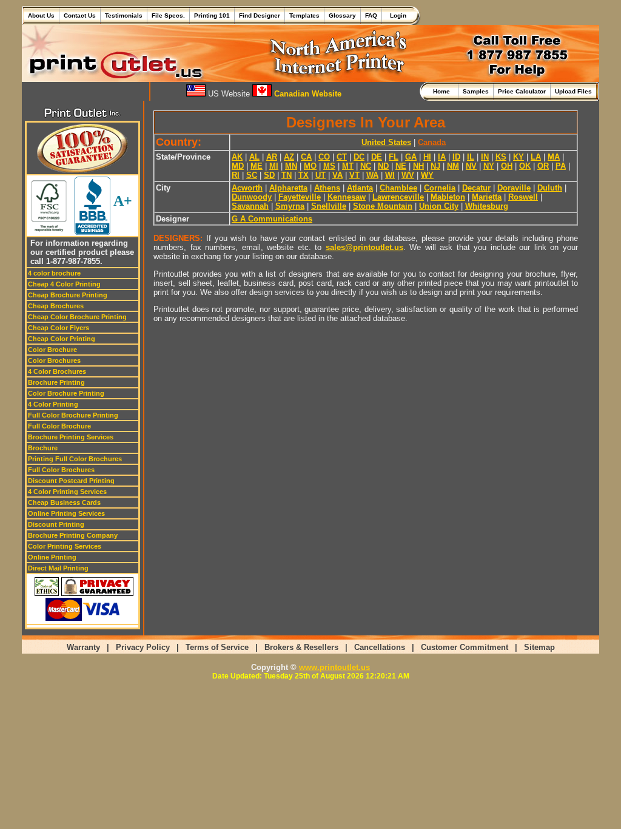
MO (310, 166)
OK (525, 166)
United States (386, 142)
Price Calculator (522, 91)
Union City (438, 206)
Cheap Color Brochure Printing (77, 316)
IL (470, 156)
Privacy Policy (143, 647)
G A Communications (272, 218)
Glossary (342, 15)
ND (383, 166)
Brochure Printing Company (73, 535)
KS (500, 156)
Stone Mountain (382, 206)
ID (456, 156)
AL (254, 156)
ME (256, 166)
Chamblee (398, 187)
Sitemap (539, 647)
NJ (435, 166)
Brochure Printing (56, 382)
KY (518, 156)
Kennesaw (346, 196)
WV (407, 175)
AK (237, 156)
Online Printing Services (66, 513)
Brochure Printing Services (70, 437)
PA (561, 166)
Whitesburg (486, 206)
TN (286, 175)
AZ (289, 156)
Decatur (476, 187)
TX (303, 175)
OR (543, 166)
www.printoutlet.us (334, 667)
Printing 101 (212, 15)
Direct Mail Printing (58, 568)
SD (269, 175)
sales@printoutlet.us (364, 247)
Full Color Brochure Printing (73, 415)
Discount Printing (56, 524)
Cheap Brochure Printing (67, 295)
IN (485, 156)
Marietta (487, 196)
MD (238, 166)
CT (342, 156)
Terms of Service (217, 647)
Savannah (250, 206)
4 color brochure (54, 273)
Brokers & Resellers (301, 647)
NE (400, 166)
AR (271, 156)
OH (506, 166)
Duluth (549, 187)
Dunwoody (252, 196)
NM (453, 166)
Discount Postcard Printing (71, 480)
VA (337, 175)
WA (372, 175)
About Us (41, 15)
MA (554, 156)
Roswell (523, 196)
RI (236, 175)
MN (291, 166)
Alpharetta (288, 187)
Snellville (328, 206)
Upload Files (573, 91)
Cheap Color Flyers (58, 327)
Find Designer (259, 15)
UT (320, 175)
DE (376, 156)
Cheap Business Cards (64, 502)
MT (348, 166)
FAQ (371, 15)
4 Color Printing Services (67, 491)
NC (365, 166)
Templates (304, 15)
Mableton (448, 196)
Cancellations (379, 647)
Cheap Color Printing (61, 338)
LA (536, 156)
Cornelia (439, 187)
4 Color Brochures (57, 371)
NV (471, 166)
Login (396, 15)
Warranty (83, 647)
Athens (327, 187)
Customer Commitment (464, 647)
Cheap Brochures (56, 306)
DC (359, 156)
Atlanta (360, 187)
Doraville (514, 187)
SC (251, 175)
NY (488, 166)
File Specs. (168, 15)
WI (390, 175)
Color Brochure (52, 349)
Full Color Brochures (61, 469)
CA (306, 156)
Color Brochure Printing (66, 393)
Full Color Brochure (59, 426)
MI (273, 166)
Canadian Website (306, 93)
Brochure (43, 448)
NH (418, 166)
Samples (476, 91)
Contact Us (80, 15)
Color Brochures (54, 360)
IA (442, 156)
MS (329, 166)
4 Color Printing (53, 404)
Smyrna (289, 206)
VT (354, 175)
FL (393, 156)
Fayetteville (299, 196)
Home (443, 91)
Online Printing (52, 557)
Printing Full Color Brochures (75, 458)
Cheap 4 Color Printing (64, 284)
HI (427, 156)
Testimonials (124, 15)
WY (427, 175)
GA (411, 156)
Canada (432, 142)
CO (324, 156)
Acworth (247, 187)
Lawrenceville (398, 196)
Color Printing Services (64, 546)
